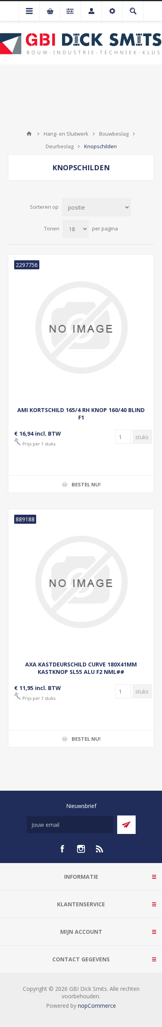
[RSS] (100, 849)
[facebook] (62, 849)
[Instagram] (81, 849)
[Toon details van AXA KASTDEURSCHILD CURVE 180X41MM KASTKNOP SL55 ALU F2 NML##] (81, 582)
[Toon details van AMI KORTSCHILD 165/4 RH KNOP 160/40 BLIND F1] (81, 327)
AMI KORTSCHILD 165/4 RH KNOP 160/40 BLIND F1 (81, 413)
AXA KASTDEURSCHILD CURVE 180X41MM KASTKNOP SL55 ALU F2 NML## (81, 668)
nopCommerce (97, 1005)
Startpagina (29, 133)
